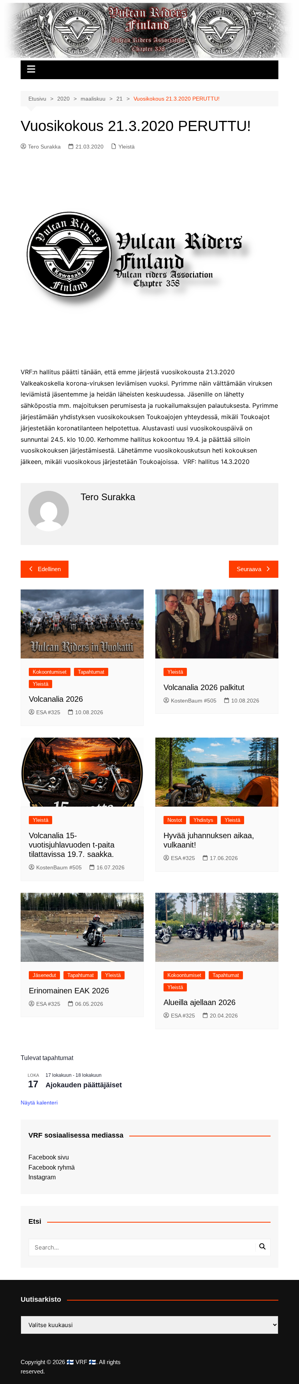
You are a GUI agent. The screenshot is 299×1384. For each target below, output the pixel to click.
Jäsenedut (44, 975)
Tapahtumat (91, 672)
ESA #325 (48, 712)
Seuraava (249, 569)
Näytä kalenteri (39, 1102)
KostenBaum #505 (193, 700)
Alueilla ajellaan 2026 (200, 1002)
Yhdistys (203, 820)
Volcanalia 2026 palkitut (204, 687)
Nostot (174, 820)
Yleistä (126, 146)
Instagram (42, 1177)
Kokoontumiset (50, 672)
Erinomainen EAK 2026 (69, 990)
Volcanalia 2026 (56, 699)
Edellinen (49, 569)
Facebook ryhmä (51, 1167)
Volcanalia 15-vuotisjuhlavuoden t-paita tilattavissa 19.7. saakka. (71, 844)
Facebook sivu (48, 1157)
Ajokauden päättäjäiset (84, 1085)
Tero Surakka (44, 146)
